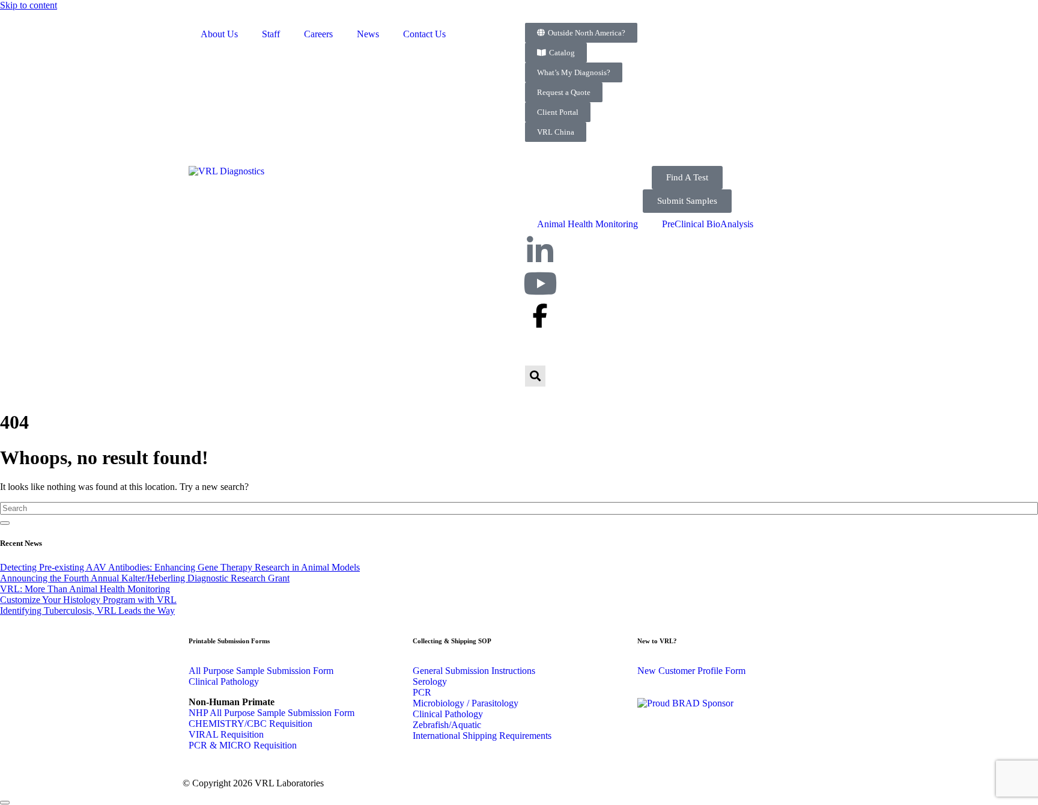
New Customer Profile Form (691, 671)
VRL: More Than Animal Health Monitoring (85, 589)
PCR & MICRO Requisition (243, 745)
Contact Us (424, 34)
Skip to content (28, 5)
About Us (219, 34)
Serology (430, 681)
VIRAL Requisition (226, 734)
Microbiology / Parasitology (465, 703)
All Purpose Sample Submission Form (261, 671)
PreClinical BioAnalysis (707, 224)
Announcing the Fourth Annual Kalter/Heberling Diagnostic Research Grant (145, 578)
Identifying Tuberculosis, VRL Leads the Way (87, 610)
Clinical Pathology (224, 681)
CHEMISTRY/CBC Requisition (250, 723)
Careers (318, 34)
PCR (422, 692)
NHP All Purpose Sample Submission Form (271, 713)
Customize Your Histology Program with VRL (88, 600)
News (368, 34)
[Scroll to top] (5, 802)
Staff (271, 34)
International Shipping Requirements (482, 735)
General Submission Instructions (474, 671)
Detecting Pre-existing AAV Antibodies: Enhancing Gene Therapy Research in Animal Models (180, 567)
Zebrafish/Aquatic (447, 725)
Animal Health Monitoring (587, 224)
